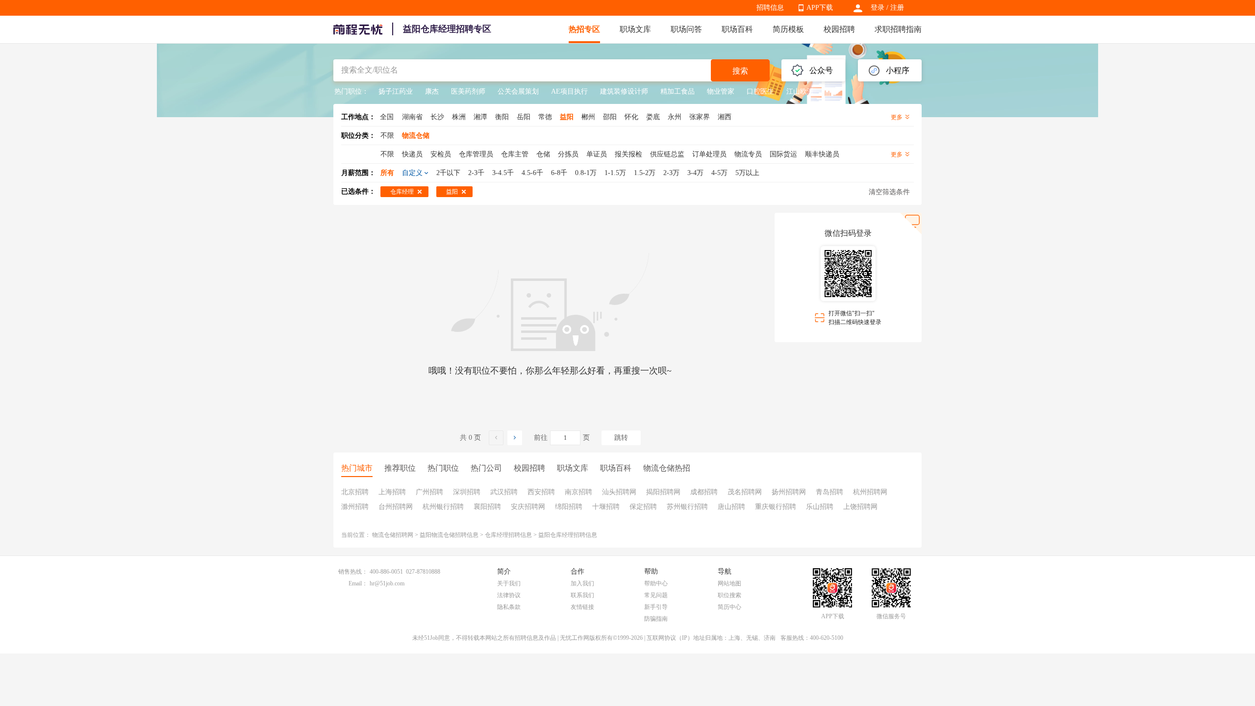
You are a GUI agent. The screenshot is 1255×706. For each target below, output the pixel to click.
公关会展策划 (518, 91)
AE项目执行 (569, 91)
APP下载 (819, 7)
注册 (897, 7)
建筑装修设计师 (624, 91)
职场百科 (737, 29)
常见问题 (656, 595)
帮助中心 (656, 583)
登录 (877, 7)
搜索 (740, 71)
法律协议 (509, 595)
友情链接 (582, 607)
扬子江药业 (395, 91)
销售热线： (353, 571)
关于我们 (509, 583)
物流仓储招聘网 (392, 534)
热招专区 (584, 29)
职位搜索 (729, 595)
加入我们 (582, 583)
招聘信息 (770, 7)
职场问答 (686, 29)
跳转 (621, 437)
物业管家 (720, 91)
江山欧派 (800, 91)
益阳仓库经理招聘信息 (567, 534)
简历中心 (729, 607)
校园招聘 (839, 29)
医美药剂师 (468, 91)
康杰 (432, 91)
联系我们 (582, 595)
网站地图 (729, 583)
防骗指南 (656, 618)
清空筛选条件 (889, 192)
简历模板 (788, 29)
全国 (387, 117)
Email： (358, 583)
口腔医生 (760, 91)
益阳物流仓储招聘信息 (449, 534)
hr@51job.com (387, 583)
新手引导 (656, 607)
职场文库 (635, 29)
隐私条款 (509, 607)
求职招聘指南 (898, 29)
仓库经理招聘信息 (508, 534)
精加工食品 (677, 91)
